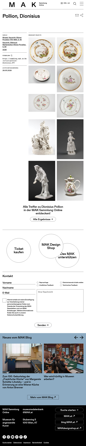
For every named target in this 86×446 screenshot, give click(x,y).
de (62, 3)
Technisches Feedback (70, 285)
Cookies (46, 442)
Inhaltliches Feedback (46, 285)
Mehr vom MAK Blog (41, 397)
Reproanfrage (43, 282)
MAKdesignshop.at (68, 428)
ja (69, 3)
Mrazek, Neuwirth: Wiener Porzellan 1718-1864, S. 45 (12, 39)
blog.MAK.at (68, 422)
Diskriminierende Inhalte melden (73, 282)
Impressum (27, 442)
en (65, 3)
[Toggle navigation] (81, 4)
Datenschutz (17, 442)
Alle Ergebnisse (41, 219)
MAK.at (68, 416)
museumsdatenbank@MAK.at (33, 411)
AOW (5, 50)
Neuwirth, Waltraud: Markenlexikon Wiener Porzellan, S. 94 (14, 45)
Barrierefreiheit (37, 442)
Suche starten (68, 410)
